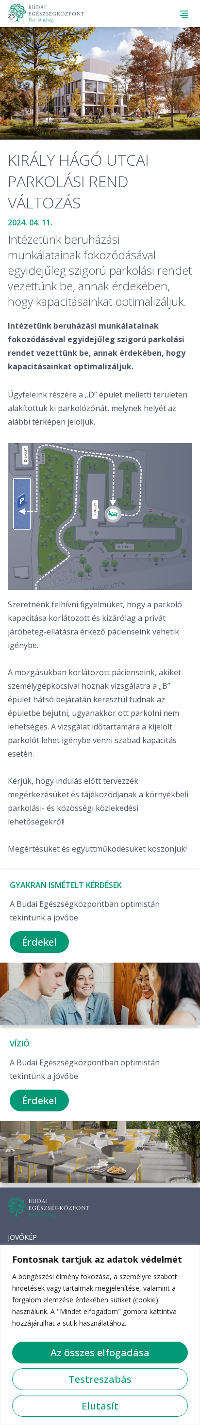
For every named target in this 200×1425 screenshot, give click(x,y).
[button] (184, 14)
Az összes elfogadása (100, 1352)
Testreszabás (100, 1379)
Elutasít (100, 1405)
